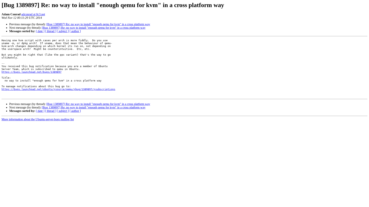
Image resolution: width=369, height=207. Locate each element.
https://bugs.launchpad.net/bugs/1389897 (32, 72)
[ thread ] (50, 31)
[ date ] (40, 31)
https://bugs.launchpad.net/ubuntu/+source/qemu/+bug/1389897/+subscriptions (58, 89)
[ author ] (75, 31)
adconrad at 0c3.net (33, 14)
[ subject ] (63, 31)
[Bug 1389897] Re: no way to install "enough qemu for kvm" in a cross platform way (98, 24)
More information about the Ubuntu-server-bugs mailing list (38, 119)
